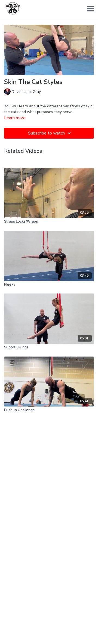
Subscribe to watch (46, 133)
